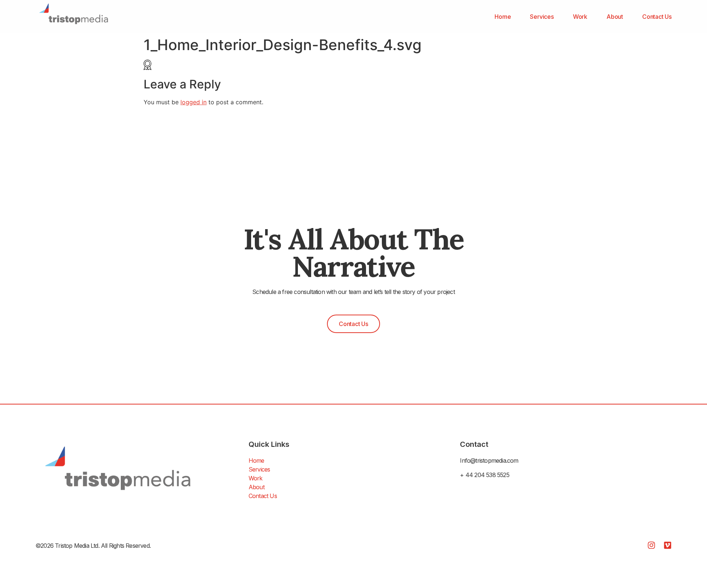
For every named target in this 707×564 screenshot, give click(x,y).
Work (580, 16)
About (614, 16)
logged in (193, 102)
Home (503, 16)
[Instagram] (651, 545)
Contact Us (657, 16)
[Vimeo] (668, 545)
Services (541, 16)
